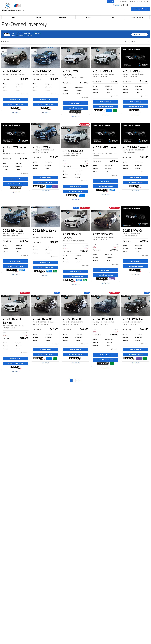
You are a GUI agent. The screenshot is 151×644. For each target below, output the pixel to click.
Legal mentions (15, 112)
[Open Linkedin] (124, 5)
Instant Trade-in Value (15, 104)
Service (87, 17)
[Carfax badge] (109, 110)
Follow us (123, 1)
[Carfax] (16, 108)
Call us (132, 1)
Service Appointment (141, 9)
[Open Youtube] (122, 5)
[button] (2, 57)
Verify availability (15, 99)
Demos (38, 17)
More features (25, 93)
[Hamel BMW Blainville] (12, 7)
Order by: (126, 41)
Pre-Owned (63, 17)
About (112, 17)
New (13, 17)
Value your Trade (137, 17)
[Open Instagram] (127, 5)
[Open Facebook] (116, 5)
